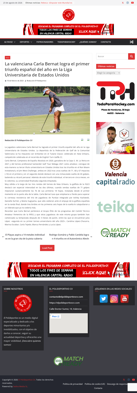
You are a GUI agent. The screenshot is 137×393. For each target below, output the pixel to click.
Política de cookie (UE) (95, 384)
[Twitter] (103, 298)
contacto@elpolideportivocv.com (66, 296)
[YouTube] (124, 298)
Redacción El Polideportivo (36, 81)
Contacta (98, 388)
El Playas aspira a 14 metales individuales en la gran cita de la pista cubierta (25, 236)
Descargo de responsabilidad (120, 384)
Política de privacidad (73, 384)
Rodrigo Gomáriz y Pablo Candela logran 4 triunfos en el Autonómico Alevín (69, 236)
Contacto (106, 42)
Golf (7, 58)
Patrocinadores (45, 42)
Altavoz (8, 42)
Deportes (24, 42)
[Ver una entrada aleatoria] (131, 42)
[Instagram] (114, 298)
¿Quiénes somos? (87, 42)
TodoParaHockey (66, 42)
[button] (14, 42)
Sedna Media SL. (20, 386)
